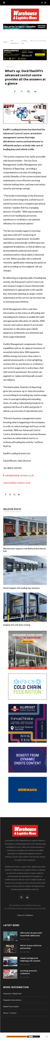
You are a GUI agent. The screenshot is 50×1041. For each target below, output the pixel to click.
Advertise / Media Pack (12, 993)
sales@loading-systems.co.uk (19, 475)
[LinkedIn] (35, 91)
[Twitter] (21, 91)
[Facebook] (14, 91)
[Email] (28, 91)
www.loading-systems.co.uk (16, 482)
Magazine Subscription (12, 1000)
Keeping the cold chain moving (16, 625)
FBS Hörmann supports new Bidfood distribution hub (24, 549)
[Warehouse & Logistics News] (25, 16)
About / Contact (9, 1013)
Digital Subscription (11, 1006)
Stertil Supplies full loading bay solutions (21, 588)
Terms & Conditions (25, 915)
